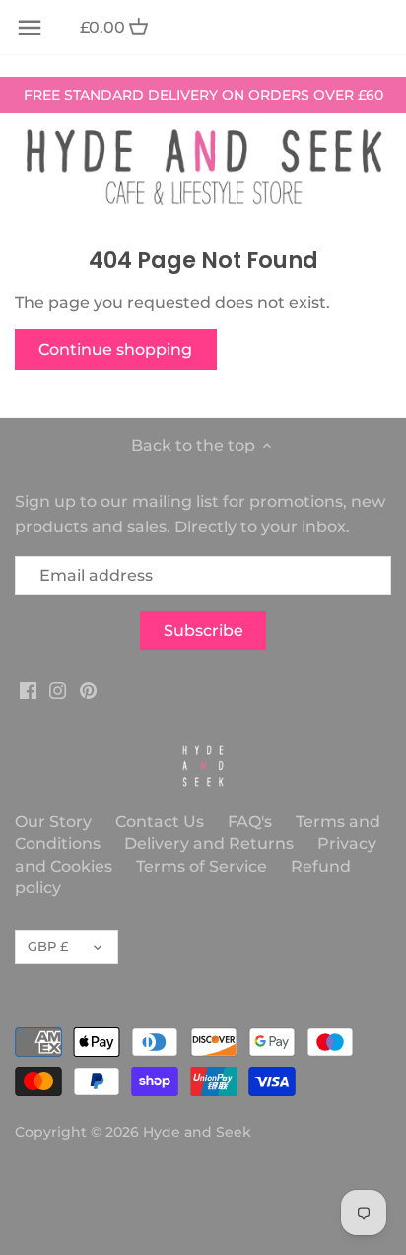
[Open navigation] (29, 27)
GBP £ (48, 946)
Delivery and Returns (211, 843)
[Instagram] (57, 689)
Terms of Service (201, 866)
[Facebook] (28, 689)
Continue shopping (115, 349)
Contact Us (159, 821)
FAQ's (250, 821)
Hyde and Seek (197, 1132)
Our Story (53, 821)
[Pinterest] (88, 689)
